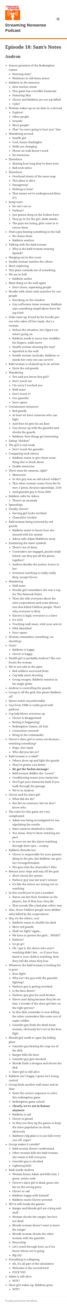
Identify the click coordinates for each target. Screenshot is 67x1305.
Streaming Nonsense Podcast (25, 27)
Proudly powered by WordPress (21, 1300)
